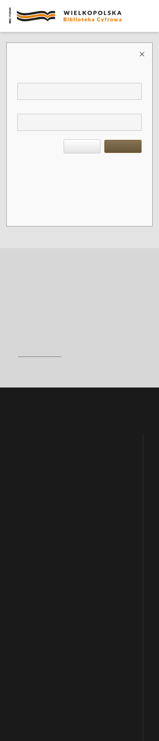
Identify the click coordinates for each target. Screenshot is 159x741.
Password (29, 107)
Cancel (82, 146)
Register (28, 168)
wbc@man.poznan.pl (39, 353)
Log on (123, 146)
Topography (31, 624)
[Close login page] (142, 54)
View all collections (39, 578)
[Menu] (149, 7)
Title (23, 640)
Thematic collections (39, 489)
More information (105, 711)
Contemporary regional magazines (54, 505)
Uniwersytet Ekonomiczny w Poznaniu (59, 521)
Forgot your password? (76, 168)
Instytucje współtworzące (45, 537)
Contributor (30, 688)
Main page (27, 429)
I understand (81, 720)
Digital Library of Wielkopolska (51, 473)
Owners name (33, 656)
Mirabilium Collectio (40, 554)
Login (26, 76)
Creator (26, 672)
